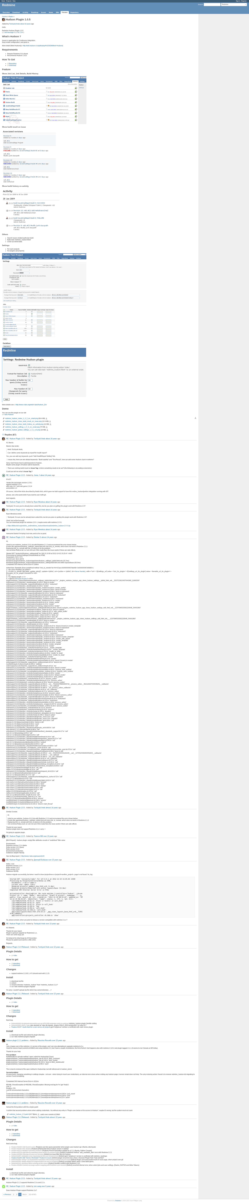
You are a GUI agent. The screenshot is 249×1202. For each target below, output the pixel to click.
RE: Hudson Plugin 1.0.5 (15, 439)
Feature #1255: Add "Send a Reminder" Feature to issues (31, 1158)
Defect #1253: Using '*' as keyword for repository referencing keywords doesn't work (40, 1160)
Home (3, 1)
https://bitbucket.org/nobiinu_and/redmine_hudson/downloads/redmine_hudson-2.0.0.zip (39, 526)
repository (16, 963)
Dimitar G (37, 537)
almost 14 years (48, 537)
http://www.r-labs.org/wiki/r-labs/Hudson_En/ (31, 405)
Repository (74, 12)
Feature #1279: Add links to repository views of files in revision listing (35, 1152)
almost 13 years (56, 1117)
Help (14, 1)
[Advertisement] (211, 55)
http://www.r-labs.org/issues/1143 (32, 856)
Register (244, 1)
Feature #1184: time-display (21, 1149)
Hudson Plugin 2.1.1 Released (17, 994)
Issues (43, 12)
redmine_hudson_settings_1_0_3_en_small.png (22, 427)
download (16, 965)
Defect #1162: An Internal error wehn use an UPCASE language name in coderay (39, 1023)
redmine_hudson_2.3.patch (19, 1114)
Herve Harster (80, 571)
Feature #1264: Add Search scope (23, 1147)
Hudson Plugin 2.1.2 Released (17, 1117)
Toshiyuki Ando (14, 24)
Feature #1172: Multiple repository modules (26, 1151)
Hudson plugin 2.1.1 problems (17, 1040)
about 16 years (25, 24)
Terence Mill (38, 836)
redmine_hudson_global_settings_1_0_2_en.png (22, 430)
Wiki (57, 12)
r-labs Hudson (9, 414)
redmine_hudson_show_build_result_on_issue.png (23, 421)
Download (16, 12)
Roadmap (34, 12)
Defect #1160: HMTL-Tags (20, 1025)
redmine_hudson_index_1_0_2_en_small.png (21, 418)
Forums (65, 12)
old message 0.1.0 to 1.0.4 (14, 32)
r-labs (15, 955)
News (51, 12)
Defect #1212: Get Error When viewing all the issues (29, 1163)
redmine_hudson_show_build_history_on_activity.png (24, 424)
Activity (25, 12)
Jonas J (37, 475)
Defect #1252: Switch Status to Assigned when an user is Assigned (34, 1161)
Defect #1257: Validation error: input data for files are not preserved (34, 1156)
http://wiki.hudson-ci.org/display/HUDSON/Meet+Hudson (43, 46)
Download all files (195, 418)
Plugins (11, 16)
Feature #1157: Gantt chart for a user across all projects (30, 1027)
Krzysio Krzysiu (21, 579)
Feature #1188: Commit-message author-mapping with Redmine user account (38, 1165)
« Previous (7, 1194)
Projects (9, 1)
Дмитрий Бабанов (41, 860)
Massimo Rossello (44, 1040)
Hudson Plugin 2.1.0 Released (17, 947)
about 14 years (51, 439)
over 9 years (46, 1186)
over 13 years (48, 836)
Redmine (118, 1200)
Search (200, 4)
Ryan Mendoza (39, 502)
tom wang (37, 1186)
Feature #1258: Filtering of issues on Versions (27, 1154)
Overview (6, 12)
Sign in (238, 1)
